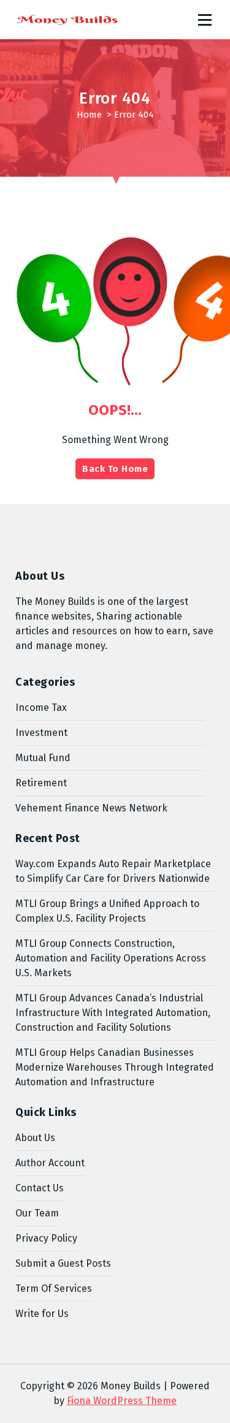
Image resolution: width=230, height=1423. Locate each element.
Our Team (37, 1213)
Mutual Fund (43, 758)
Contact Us (39, 1188)
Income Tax (41, 707)
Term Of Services (53, 1288)
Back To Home (115, 468)
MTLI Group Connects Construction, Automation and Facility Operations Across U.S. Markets (110, 958)
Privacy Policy (46, 1238)
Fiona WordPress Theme (122, 1400)
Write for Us (42, 1313)
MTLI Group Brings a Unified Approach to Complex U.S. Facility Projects (107, 911)
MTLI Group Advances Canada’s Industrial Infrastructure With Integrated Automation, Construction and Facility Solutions (112, 1012)
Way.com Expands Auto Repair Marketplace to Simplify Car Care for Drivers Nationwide (113, 871)
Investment (41, 732)
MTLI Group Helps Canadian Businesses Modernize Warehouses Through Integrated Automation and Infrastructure (114, 1067)
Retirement (41, 783)
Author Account (50, 1163)
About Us (35, 1138)
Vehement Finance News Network (91, 808)
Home (89, 114)
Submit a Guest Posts (63, 1263)
